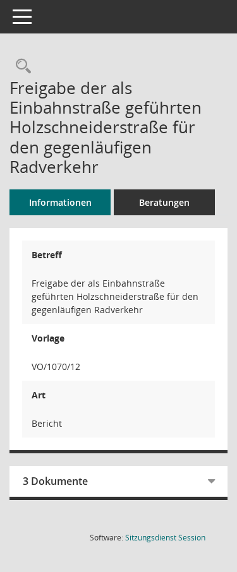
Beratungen (164, 202)
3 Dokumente (55, 481)
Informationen (60, 202)
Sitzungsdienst (165, 537)
